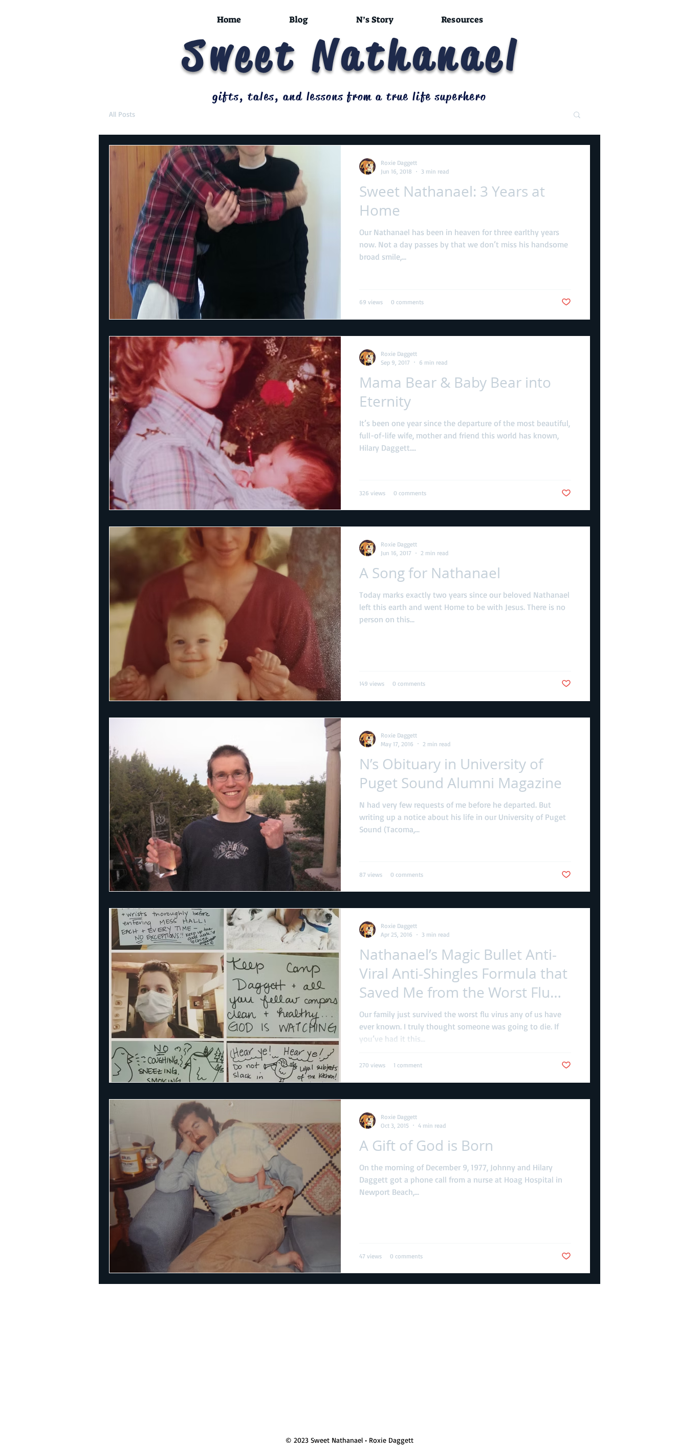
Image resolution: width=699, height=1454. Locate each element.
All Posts (122, 114)
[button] (577, 115)
